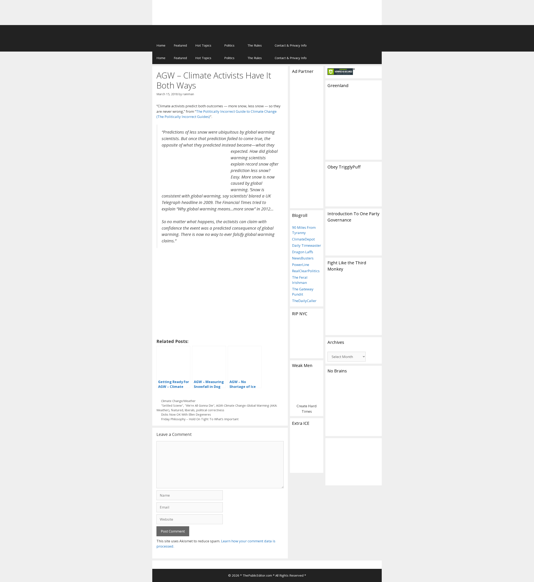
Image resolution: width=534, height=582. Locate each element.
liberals (190, 410)
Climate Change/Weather (178, 401)
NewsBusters (303, 258)
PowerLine (300, 264)
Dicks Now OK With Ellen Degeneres (186, 414)
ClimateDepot (303, 239)
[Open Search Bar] (375, 45)
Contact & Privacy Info (291, 45)
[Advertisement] (326, 9)
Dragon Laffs (302, 251)
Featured (180, 45)
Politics (229, 45)
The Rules (254, 45)
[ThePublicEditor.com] (214, 32)
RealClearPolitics (306, 270)
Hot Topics (203, 45)
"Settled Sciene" (172, 405)
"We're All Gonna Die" (199, 405)
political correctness (210, 410)
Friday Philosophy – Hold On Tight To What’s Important (200, 419)
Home (160, 45)
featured (177, 410)
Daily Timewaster (306, 245)
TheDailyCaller (304, 300)
